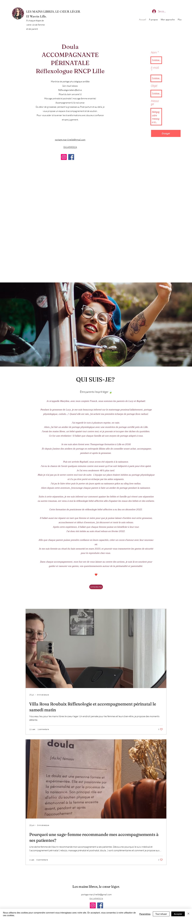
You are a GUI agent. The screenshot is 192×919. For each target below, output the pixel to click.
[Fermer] (188, 914)
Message (155, 103)
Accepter (178, 913)
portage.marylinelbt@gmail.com (96, 894)
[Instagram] (64, 157)
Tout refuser (161, 913)
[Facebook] (71, 157)
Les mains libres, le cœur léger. (96, 886)
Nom (154, 52)
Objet (154, 85)
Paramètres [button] (144, 913)
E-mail (155, 67)
